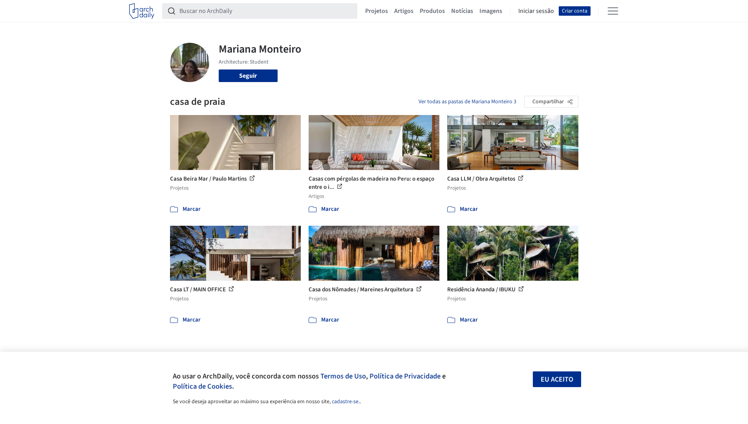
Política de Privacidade (405, 376)
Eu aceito (557, 379)
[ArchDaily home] (141, 11)
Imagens (490, 11)
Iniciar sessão (536, 11)
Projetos (376, 11)
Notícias (462, 11)
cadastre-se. (346, 402)
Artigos (403, 11)
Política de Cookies (202, 386)
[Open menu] (613, 11)
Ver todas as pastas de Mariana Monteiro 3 (467, 101)
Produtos (432, 11)
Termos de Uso (343, 376)
